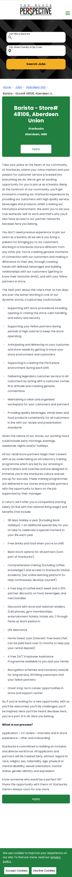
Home (7, 87)
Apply (36, 149)
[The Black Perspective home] (36, 10)
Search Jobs (36, 64)
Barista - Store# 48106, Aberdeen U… (28, 93)
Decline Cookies (44, 871)
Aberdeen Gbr (36, 87)
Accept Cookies (16, 871)
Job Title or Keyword (10, 32)
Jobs (18, 87)
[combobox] (36, 37)
